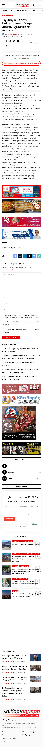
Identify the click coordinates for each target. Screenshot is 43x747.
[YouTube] (9, 719)
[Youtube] (21, 478)
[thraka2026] (21, 388)
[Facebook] (21, 466)
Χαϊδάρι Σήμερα (12, 34)
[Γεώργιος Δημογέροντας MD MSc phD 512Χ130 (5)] (21, 234)
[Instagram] (21, 472)
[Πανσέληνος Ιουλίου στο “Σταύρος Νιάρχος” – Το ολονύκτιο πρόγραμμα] (6, 594)
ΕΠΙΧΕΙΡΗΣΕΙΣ (17, 541)
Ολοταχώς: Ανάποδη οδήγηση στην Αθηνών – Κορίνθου (14, 656)
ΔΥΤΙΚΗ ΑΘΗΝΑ (7, 15)
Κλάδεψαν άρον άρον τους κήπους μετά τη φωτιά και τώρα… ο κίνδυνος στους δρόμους (13, 692)
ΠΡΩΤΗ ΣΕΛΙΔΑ (27, 541)
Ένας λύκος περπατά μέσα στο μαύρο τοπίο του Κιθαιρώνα (15, 667)
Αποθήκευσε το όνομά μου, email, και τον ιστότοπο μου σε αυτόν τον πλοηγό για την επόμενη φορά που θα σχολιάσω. (22, 316)
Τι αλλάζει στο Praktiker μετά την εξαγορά (26, 544)
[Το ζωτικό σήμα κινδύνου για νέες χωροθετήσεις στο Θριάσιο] (35, 679)
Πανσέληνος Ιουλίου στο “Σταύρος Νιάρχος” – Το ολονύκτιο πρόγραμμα (26, 595)
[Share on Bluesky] (18, 41)
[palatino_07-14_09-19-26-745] (21, 205)
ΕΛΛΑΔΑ (15, 566)
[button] (4, 5)
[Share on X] (10, 41)
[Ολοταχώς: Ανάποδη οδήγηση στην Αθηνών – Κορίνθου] (35, 657)
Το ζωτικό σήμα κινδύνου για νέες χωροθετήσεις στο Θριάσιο (15, 678)
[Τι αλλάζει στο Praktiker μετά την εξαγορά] (6, 545)
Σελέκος (19, 248)
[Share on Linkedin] (25, 256)
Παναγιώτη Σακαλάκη (31, 727)
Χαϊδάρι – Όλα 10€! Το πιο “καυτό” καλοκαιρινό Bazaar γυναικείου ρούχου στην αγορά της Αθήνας (25, 583)
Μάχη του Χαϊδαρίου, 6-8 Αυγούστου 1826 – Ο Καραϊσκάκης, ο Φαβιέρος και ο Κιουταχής (26, 558)
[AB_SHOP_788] (21, 191)
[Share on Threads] (14, 41)
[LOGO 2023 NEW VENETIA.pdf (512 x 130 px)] (21, 221)
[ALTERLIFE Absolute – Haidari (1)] (21, 448)
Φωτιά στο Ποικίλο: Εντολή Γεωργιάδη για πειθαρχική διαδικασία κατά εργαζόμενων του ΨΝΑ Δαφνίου (26, 571)
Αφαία (13, 248)
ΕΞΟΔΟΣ (15, 591)
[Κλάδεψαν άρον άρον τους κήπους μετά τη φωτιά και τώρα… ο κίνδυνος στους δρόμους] (35, 690)
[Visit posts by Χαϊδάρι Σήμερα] (3, 34)
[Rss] (15, 719)
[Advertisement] (21, 625)
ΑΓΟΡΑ (15, 578)
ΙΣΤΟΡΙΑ (26, 554)
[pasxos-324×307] (19, 423)
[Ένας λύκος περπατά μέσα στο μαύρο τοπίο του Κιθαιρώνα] (35, 668)
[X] (6, 719)
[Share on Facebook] (6, 41)
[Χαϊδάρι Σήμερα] (21, 5)
